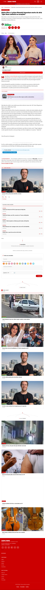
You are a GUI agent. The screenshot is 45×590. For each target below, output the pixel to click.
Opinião (2, 563)
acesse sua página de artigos (7, 163)
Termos (17, 586)
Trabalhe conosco (4, 574)
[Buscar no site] (35, 1)
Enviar (39, 275)
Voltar (5, 1)
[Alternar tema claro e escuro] (38, 1)
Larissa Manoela (13, 76)
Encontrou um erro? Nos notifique (9, 152)
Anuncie (2, 576)
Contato (2, 578)
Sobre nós (3, 572)
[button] (22, 69)
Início (2, 7)
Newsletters (3, 566)
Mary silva (7, 23)
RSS (3, 549)
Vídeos (2, 559)
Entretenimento (7, 7)
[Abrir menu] (41, 1)
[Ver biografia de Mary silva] (2, 24)
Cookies (27, 586)
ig (8, 547)
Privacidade (3, 579)
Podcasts (2, 561)
